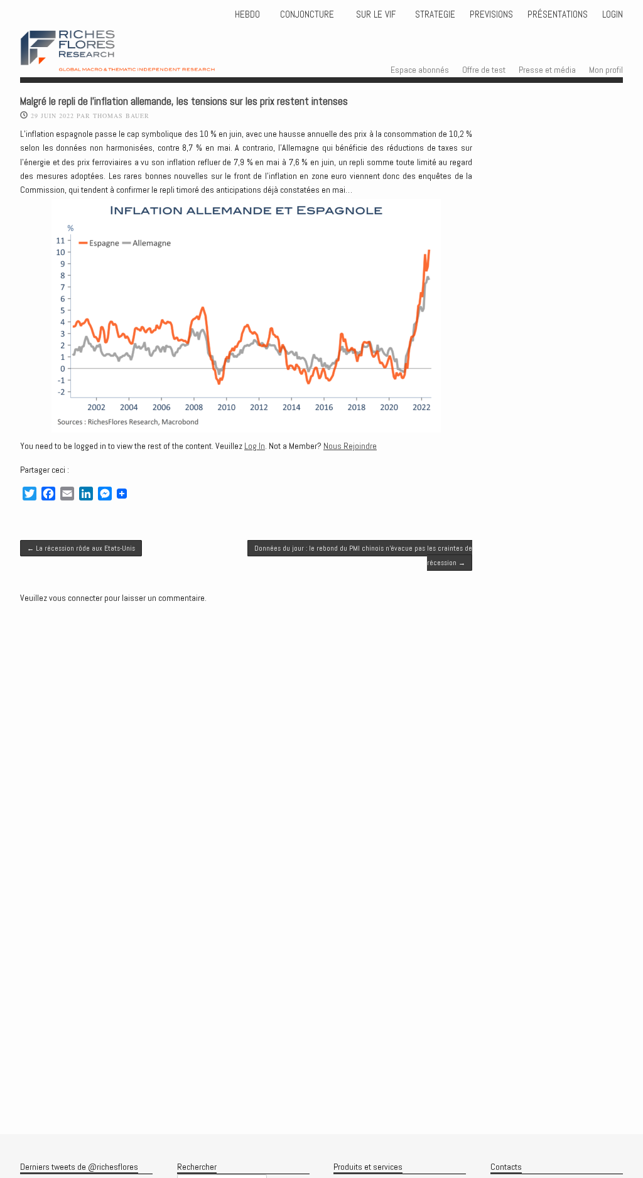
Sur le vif (374, 14)
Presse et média (547, 69)
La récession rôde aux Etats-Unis (81, 548)
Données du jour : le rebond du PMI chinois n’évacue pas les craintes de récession (363, 555)
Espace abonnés (420, 69)
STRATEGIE (434, 14)
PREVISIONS (491, 14)
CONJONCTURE (308, 14)
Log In (254, 445)
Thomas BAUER (121, 115)
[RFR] (136, 59)
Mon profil (606, 69)
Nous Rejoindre (350, 445)
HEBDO (247, 14)
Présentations (557, 14)
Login (612, 14)
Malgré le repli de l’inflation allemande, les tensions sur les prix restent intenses (184, 101)
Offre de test (483, 69)
